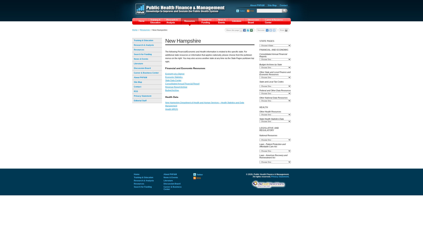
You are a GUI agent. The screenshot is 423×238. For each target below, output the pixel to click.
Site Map (138, 82)
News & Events (222, 21)
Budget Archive (172, 90)
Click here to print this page (286, 30)
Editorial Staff (140, 100)
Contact (137, 87)
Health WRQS (171, 109)
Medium (270, 30)
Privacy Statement (142, 96)
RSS (136, 91)
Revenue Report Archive (176, 87)
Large (274, 30)
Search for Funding (206, 21)
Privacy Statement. (280, 177)
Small (267, 30)
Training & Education (155, 21)
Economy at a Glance (174, 74)
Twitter (242, 11)
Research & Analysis (172, 21)
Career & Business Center (274, 21)
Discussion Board (253, 21)
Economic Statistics (174, 77)
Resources (189, 21)
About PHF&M (140, 77)
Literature (236, 21)
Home (141, 21)
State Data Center (173, 80)
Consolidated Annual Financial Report (182, 84)
